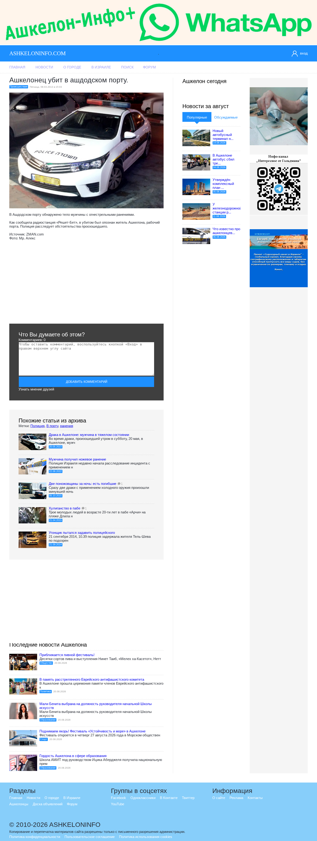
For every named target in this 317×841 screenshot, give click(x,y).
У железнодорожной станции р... (227, 208)
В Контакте (169, 798)
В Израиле (101, 67)
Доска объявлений (47, 804)
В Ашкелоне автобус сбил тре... (223, 159)
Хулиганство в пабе (64, 508)
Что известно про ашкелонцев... (226, 231)
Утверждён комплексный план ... (223, 184)
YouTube (117, 804)
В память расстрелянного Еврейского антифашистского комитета (91, 679)
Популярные (197, 117)
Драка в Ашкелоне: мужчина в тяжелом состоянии (89, 435)
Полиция (37, 426)
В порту (52, 426)
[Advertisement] (86, 281)
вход (304, 53)
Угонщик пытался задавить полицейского (82, 533)
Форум (149, 67)
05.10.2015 (55, 495)
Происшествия (18, 86)
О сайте (218, 798)
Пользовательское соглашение (90, 837)
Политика (45, 691)
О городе (72, 67)
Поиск (127, 67)
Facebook (118, 798)
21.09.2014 (55, 544)
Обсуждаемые (226, 117)
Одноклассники (142, 798)
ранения (66, 426)
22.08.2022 (55, 471)
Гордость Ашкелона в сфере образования (73, 756)
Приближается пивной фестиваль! (66, 655)
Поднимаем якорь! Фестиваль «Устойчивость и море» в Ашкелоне (92, 731)
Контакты (255, 798)
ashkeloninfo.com (37, 53)
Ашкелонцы (18, 804)
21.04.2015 (55, 520)
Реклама (236, 798)
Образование (48, 719)
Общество (46, 662)
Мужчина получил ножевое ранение (77, 459)
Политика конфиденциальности (34, 837)
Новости (44, 67)
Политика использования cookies (145, 837)
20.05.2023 (55, 446)
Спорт (43, 739)
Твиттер (188, 798)
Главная (17, 67)
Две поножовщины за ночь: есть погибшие (82, 484)
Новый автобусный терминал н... (223, 135)
